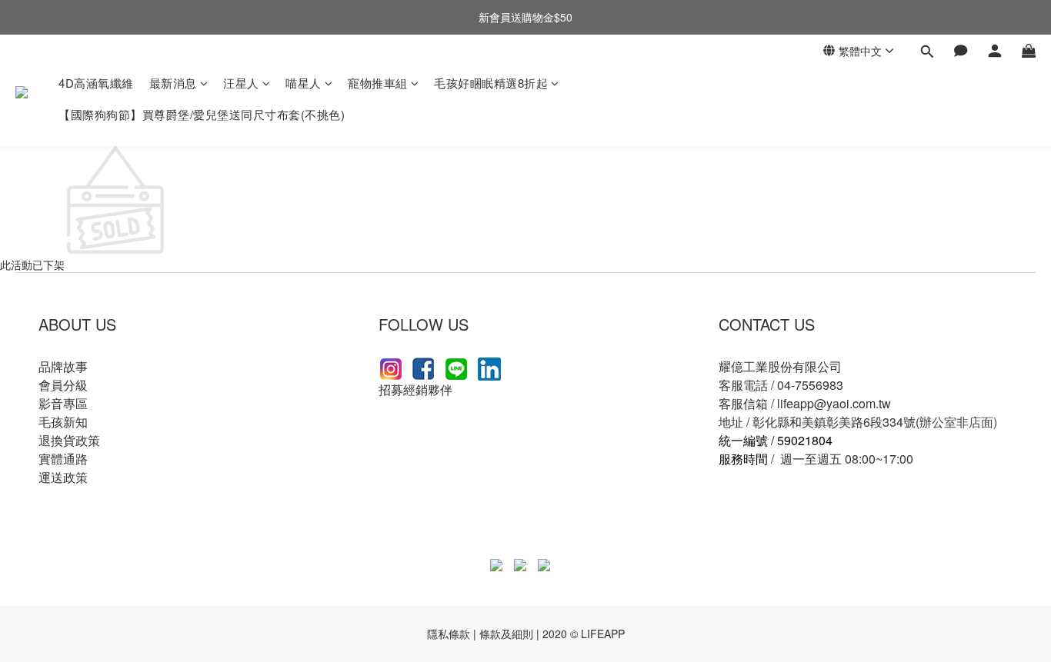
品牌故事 (63, 366)
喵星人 (303, 83)
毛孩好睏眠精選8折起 (491, 83)
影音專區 (63, 403)
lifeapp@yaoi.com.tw (834, 403)
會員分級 (63, 385)
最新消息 (173, 83)
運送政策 (63, 477)
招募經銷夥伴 (415, 389)
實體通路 (63, 458)
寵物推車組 (378, 83)
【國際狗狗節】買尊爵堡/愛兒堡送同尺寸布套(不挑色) (201, 114)
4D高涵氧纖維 (96, 83)
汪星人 (241, 83)
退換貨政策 (69, 440)
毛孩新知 (63, 422)
